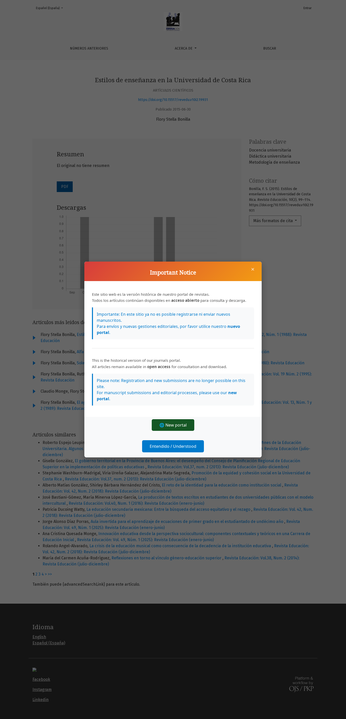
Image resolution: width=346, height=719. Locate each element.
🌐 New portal (173, 425)
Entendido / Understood (173, 446)
